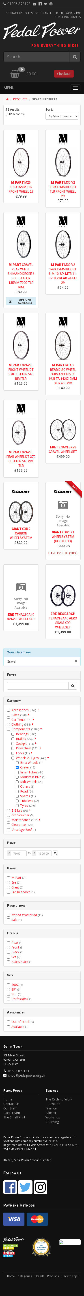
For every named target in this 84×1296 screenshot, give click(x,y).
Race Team (11, 1113)
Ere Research (23, 892)
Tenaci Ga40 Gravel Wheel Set (21, 617)
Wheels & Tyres (31, 758)
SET (16, 994)
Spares (28, 796)
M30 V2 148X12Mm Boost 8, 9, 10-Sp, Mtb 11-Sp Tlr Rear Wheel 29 (63, 274)
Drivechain (27, 748)
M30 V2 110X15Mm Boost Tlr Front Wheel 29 (63, 189)
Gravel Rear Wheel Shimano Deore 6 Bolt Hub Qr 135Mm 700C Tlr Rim (21, 276)
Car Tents (21, 719)
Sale (16, 919)
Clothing (21, 724)
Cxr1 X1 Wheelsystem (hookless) (63, 537)
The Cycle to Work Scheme (58, 1101)
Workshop (73, 13)
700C (17, 984)
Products (20, 99)
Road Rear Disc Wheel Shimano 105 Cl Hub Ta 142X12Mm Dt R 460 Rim (63, 374)
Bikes (19, 715)
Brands (39, 1276)
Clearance (22, 824)
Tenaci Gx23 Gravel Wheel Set (63, 449)
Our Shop (31, 13)
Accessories (23, 710)
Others (27, 786)
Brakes (24, 739)
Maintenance (24, 820)
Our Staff (9, 1108)
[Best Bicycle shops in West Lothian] (42, 1249)
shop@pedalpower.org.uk (26, 1075)
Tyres (28, 805)
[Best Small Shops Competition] (70, 1242)
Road (27, 791)
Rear (16, 942)
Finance (46, 13)
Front (17, 947)
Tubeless (29, 801)
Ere (15, 882)
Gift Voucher (22, 815)
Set (15, 957)
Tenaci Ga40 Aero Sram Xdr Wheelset (63, 621)
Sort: (49, 109)
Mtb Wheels (31, 781)
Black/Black (21, 962)
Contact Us (14, 13)
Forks (23, 753)
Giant (17, 887)
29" (16, 989)
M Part (18, 877)
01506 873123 (18, 3)
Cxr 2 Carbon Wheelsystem (21, 533)
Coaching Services (68, 17)
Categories (25, 1276)
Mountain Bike (32, 777)
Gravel (11, 661)
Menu (9, 88)
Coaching (52, 1122)
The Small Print (14, 1117)
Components (25, 729)
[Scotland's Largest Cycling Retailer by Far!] (14, 1251)
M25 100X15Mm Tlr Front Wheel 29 (21, 187)
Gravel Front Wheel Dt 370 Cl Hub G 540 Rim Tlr (21, 372)
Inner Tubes (31, 772)
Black (17, 952)
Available (19, 1026)
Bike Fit (58, 13)
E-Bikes (19, 810)
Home (7, 1099)
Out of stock (22, 1022)
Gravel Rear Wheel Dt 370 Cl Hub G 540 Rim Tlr (20, 459)
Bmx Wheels (31, 762)
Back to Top (70, 1276)
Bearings (26, 734)
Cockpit (25, 743)
